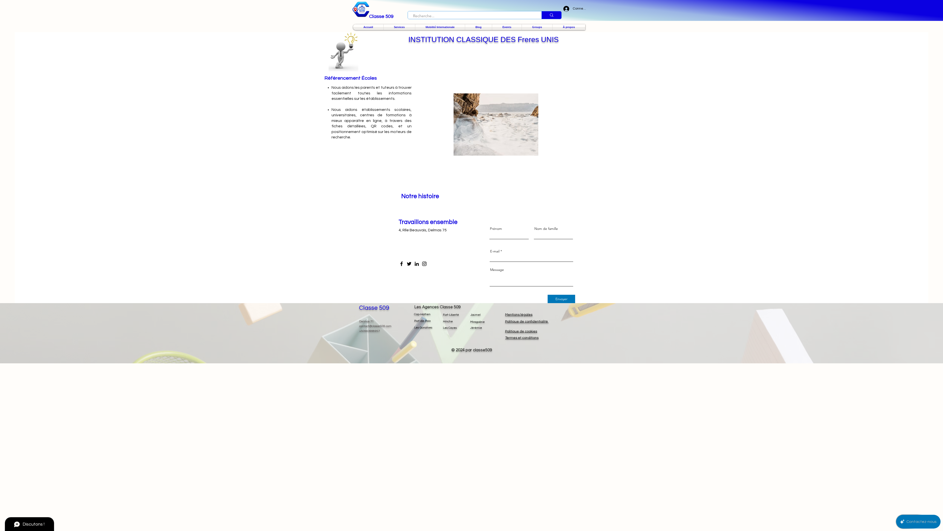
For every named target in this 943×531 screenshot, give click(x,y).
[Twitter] (409, 264)
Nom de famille (546, 228)
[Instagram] (424, 264)
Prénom (496, 228)
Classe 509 (374, 308)
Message (497, 269)
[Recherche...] (551, 15)
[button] (399, 27)
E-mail (494, 251)
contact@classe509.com (375, 326)
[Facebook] (401, 264)
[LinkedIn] (417, 264)
